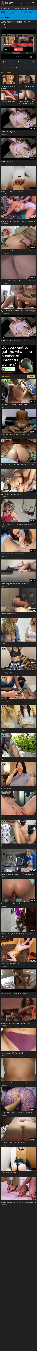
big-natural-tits (20, 68)
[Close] (35, 12)
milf (12, 68)
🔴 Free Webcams (6, 8)
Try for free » (6, 17)
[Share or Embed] (18, 62)
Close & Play (18, 49)
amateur (5, 68)
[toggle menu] (22, 3)
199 (3, 27)
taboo (30, 68)
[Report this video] (33, 62)
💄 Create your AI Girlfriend (20, 8)
